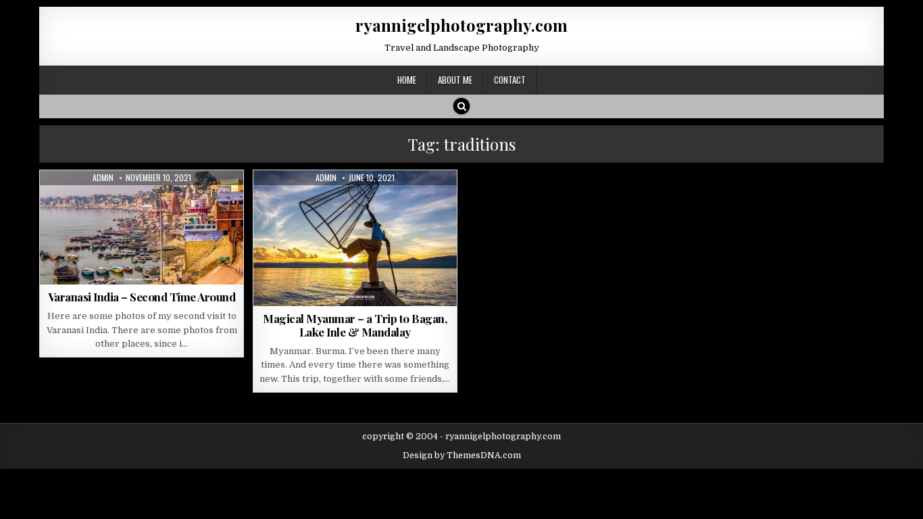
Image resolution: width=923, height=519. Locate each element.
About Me (455, 79)
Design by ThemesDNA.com (462, 455)
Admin (103, 178)
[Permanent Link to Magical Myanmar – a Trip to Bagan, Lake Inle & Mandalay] (355, 238)
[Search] (461, 106)
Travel (181, 203)
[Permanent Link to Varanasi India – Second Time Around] (141, 227)
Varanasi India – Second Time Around (142, 296)
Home (406, 79)
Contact (510, 79)
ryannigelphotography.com (461, 25)
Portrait (362, 203)
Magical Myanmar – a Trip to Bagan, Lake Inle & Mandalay (355, 325)
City (97, 203)
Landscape (136, 203)
